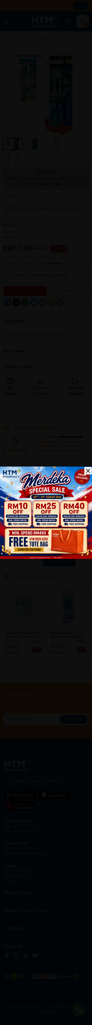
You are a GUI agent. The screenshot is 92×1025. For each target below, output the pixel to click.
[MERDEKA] (46, 513)
